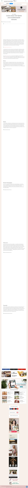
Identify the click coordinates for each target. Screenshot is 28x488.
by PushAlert (5, 4)
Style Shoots (21, 396)
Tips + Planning (14, 14)
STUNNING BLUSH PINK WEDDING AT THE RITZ (10, 398)
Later (7, 3)
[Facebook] (10, 409)
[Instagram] (16, 409)
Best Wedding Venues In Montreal (10, 393)
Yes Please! (11, 3)
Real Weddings (9, 396)
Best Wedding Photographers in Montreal (22, 394)
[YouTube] (17, 409)
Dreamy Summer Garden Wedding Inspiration (22, 398)
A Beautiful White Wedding (10, 401)
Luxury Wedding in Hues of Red (22, 401)
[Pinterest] (14, 409)
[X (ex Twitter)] (12, 409)
